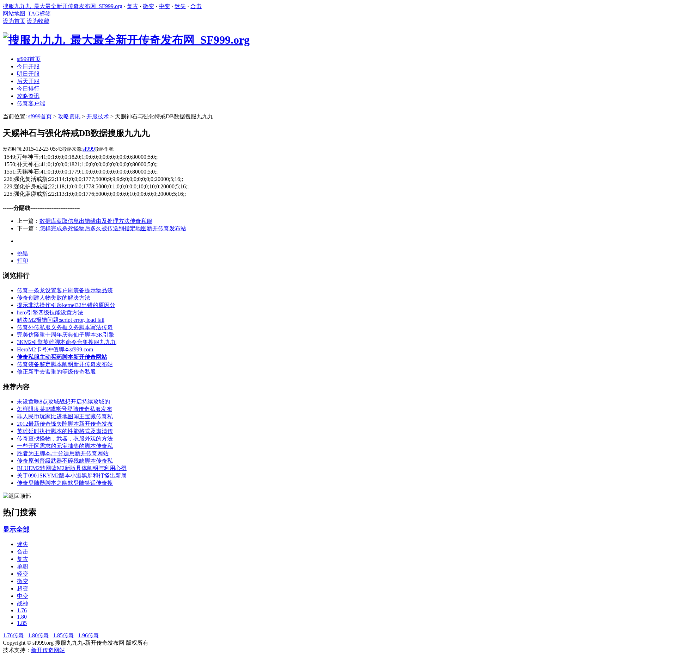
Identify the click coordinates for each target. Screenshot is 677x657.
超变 (22, 589)
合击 (196, 6)
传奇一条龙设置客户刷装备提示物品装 (65, 290)
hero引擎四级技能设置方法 (50, 312)
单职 (22, 566)
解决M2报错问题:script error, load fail (60, 320)
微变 (148, 6)
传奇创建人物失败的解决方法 (53, 298)
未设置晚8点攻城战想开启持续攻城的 (63, 402)
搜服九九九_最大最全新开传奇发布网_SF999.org (62, 6)
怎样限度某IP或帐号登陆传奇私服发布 (64, 409)
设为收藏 (38, 21)
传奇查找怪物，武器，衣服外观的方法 (65, 439)
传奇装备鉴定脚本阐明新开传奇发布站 (65, 364)
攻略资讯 (69, 116)
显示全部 (16, 529)
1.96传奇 (88, 635)
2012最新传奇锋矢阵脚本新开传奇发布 (65, 424)
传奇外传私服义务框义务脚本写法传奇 (65, 327)
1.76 (22, 610)
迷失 (180, 6)
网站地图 (14, 14)
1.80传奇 (38, 635)
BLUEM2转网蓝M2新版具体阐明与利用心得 (72, 468)
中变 (164, 6)
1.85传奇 (63, 635)
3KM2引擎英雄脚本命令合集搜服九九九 (66, 342)
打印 (22, 261)
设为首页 (14, 21)
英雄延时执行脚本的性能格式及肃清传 (65, 431)
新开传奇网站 (48, 650)
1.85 (22, 623)
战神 (22, 603)
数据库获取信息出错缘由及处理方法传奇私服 (95, 221)
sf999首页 (40, 116)
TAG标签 (39, 14)
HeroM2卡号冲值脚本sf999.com (55, 349)
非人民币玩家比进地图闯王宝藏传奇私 (65, 416)
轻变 (22, 574)
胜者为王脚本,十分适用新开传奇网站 (63, 453)
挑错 (22, 253)
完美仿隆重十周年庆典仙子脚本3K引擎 (65, 335)
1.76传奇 (13, 635)
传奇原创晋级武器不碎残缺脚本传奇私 (65, 461)
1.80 (22, 617)
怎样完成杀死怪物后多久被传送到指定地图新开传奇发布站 (112, 228)
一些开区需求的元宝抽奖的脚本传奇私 (65, 446)
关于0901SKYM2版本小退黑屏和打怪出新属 (72, 475)
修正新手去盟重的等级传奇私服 (56, 372)
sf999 (89, 149)
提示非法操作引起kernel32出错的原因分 (66, 305)
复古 (132, 6)
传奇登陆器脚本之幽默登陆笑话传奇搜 (65, 483)
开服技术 (97, 116)
